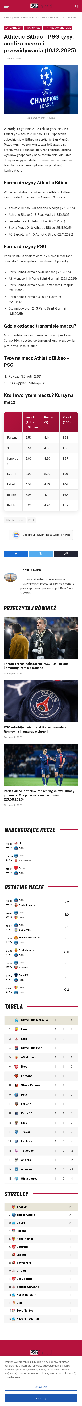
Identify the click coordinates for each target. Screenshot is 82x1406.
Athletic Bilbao (31, 17)
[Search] (76, 6)
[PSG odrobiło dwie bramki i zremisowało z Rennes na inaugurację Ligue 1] (41, 701)
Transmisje (33, 28)
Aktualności (13, 28)
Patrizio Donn (30, 570)
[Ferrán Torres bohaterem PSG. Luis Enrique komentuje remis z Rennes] (41, 638)
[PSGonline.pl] (41, 6)
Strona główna (12, 17)
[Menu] (6, 6)
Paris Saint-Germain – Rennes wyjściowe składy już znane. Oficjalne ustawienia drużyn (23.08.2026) (39, 795)
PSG (31, 520)
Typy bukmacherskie (58, 28)
